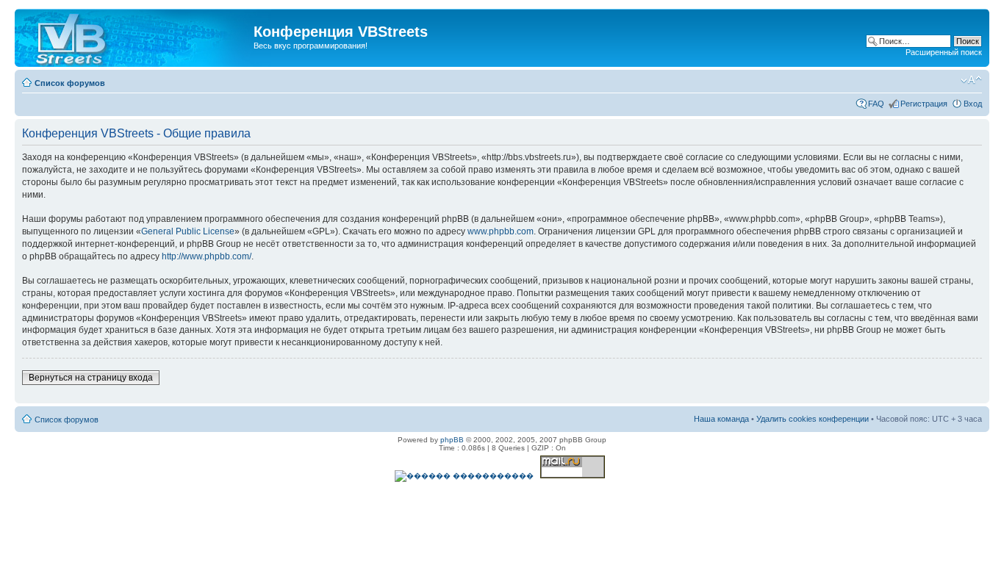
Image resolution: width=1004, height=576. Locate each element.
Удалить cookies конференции (812, 418)
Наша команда (721, 418)
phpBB (452, 440)
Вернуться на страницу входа (91, 377)
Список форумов (70, 83)
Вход (973, 103)
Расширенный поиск (944, 52)
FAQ (876, 103)
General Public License (187, 231)
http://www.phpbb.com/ (206, 256)
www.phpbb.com (500, 231)
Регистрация (923, 103)
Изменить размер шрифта (971, 80)
